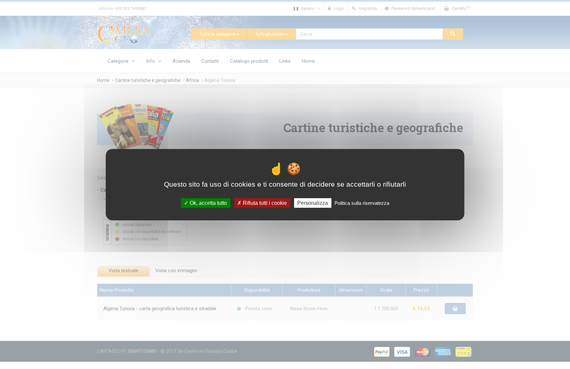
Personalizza (312, 202)
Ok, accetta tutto (207, 202)
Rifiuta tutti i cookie (264, 202)
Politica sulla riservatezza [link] (361, 202)
